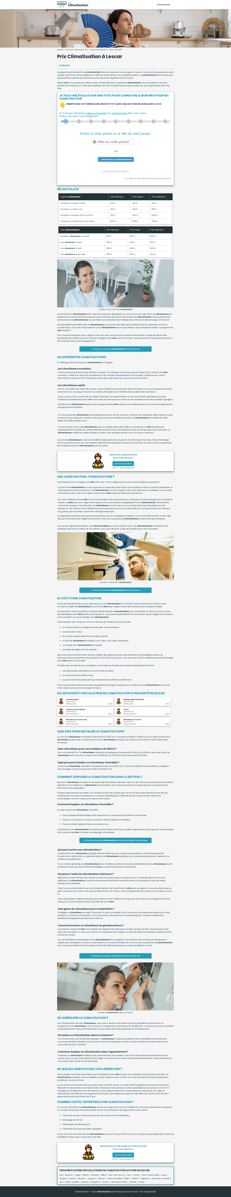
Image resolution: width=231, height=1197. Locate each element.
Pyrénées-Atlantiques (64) (77, 49)
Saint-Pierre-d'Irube (119, 1182)
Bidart (127, 1178)
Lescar (164, 1175)
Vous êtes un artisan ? (165, 178)
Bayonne (69, 1175)
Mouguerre (95, 1182)
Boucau (72, 1178)
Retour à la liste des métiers (116, 171)
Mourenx (81, 1178)
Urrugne (63, 1178)
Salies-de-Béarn (72, 1182)
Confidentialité (132, 178)
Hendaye (95, 1175)
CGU (126, 178)
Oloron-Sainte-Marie (150, 1175)
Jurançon (91, 1178)
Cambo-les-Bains (114, 1178)
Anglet (78, 1175)
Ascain (141, 1182)
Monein (105, 1182)
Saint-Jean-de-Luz (117, 1175)
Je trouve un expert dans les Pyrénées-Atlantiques (116, 840)
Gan (61, 1182)
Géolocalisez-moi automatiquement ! (117, 159)
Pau (61, 1175)
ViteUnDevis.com (153, 178)
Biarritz (86, 1175)
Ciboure (101, 1178)
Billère (103, 1175)
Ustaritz (135, 1178)
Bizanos (85, 1182)
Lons (129, 1175)
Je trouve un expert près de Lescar (115, 349)
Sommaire (64, 65)
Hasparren (145, 1178)
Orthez (136, 1175)
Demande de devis (123, 463)
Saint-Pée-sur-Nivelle (161, 1178)
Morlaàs (133, 1182)
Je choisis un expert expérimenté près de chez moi (115, 955)
